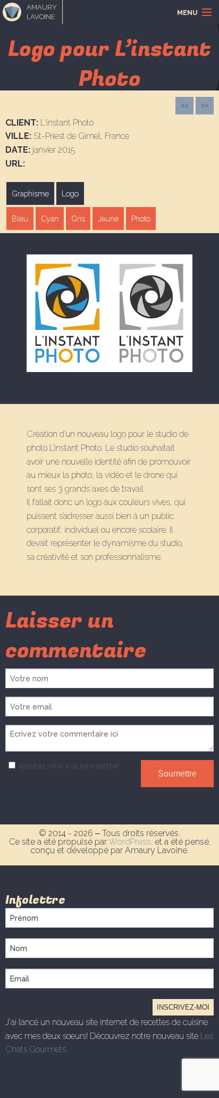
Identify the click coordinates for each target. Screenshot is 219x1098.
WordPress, (131, 842)
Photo (140, 218)
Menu (187, 12)
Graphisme (30, 193)
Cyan (49, 218)
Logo (70, 193)
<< (184, 105)
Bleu (20, 218)
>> (204, 105)
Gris (78, 218)
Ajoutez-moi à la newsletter (69, 766)
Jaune (108, 218)
